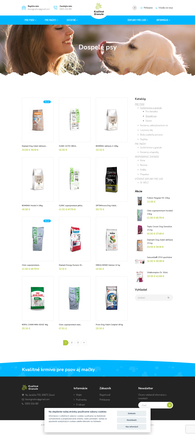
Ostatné (71, 20)
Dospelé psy (151, 116)
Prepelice (144, 174)
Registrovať (104, 394)
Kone (142, 160)
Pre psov (30, 20)
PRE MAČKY (140, 143)
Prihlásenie (104, 399)
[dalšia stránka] (84, 342)
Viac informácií (131, 427)
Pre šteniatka (152, 111)
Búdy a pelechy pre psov (151, 134)
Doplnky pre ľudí (137, 20)
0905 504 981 (66, 9)
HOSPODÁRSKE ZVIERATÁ (147, 156)
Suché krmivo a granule (151, 107)
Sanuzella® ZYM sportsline (159, 257)
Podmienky (81, 399)
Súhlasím (132, 413)
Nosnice (143, 164)
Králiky (143, 169)
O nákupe (80, 404)
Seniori (149, 120)
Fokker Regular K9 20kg (158, 197)
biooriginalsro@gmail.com (39, 9)
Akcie (138, 191)
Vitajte (79, 394)
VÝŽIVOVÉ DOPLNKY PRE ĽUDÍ (149, 178)
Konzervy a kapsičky (149, 152)
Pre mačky (51, 20)
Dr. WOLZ (144, 182)
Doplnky (144, 139)
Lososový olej (146, 129)
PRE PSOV (139, 104)
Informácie (163, 20)
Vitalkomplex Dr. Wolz (157, 272)
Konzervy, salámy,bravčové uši (154, 125)
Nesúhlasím (132, 420)
